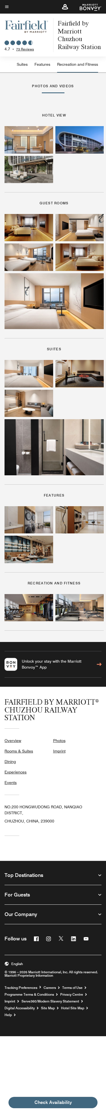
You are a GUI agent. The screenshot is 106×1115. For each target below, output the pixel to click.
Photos (59, 740)
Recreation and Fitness (77, 64)
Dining (10, 761)
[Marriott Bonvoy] (87, 6)
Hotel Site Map (72, 1008)
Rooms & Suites (19, 751)
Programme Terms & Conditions (29, 995)
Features (42, 64)
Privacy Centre (71, 995)
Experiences (16, 772)
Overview (13, 740)
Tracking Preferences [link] (21, 988)
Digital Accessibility (20, 1008)
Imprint (59, 751)
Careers (50, 988)
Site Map (48, 1008)
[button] (65, 6)
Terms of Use (72, 988)
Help (8, 1015)
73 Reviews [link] (25, 49)
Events (11, 782)
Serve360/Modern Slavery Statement (50, 1001)
